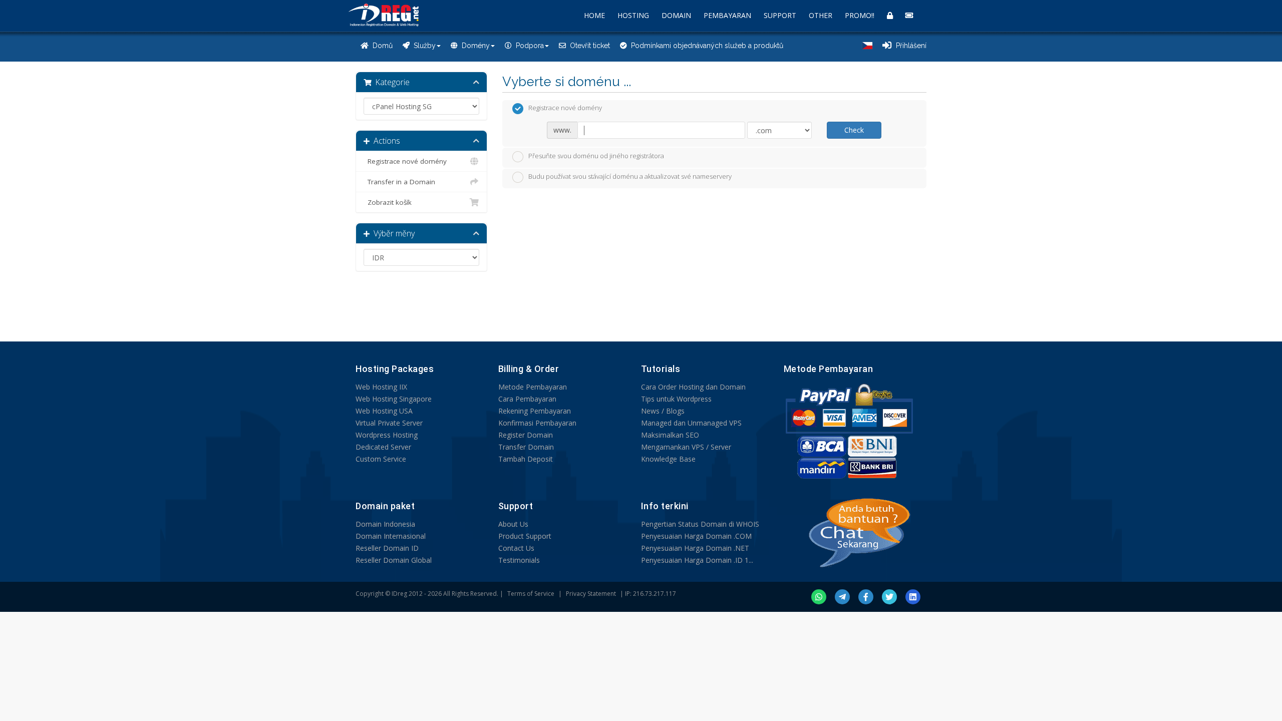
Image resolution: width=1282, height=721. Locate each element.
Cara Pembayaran (527, 399)
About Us (513, 524)
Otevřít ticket (588, 46)
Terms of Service (530, 593)
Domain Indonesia (385, 524)
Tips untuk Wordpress (676, 399)
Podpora (528, 46)
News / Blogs (663, 411)
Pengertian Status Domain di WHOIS (700, 524)
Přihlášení (909, 46)
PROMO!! (859, 15)
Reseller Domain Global (394, 560)
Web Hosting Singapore (394, 399)
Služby (423, 46)
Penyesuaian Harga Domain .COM (696, 536)
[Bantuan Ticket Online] (909, 15)
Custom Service (381, 459)
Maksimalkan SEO (670, 435)
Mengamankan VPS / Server (686, 447)
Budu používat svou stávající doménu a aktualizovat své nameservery (630, 176)
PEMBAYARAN (727, 15)
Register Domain (525, 435)
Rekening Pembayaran (534, 411)
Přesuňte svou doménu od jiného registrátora (596, 155)
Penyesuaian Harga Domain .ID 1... (697, 560)
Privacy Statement (591, 593)
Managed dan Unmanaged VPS (691, 423)
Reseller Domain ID (387, 548)
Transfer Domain (526, 447)
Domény (474, 46)
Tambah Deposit (525, 459)
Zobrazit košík (388, 202)
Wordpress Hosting (387, 435)
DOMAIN (676, 15)
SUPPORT (780, 15)
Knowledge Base (668, 459)
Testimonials (519, 560)
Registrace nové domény (405, 161)
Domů (381, 46)
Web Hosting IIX (381, 387)
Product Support (524, 536)
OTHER (820, 15)
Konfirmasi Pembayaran (537, 423)
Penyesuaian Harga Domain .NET (695, 548)
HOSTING (633, 15)
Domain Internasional (391, 536)
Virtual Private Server (389, 423)
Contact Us (516, 548)
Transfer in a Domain (399, 181)
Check (854, 130)
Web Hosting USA (384, 411)
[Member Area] (889, 15)
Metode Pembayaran (532, 387)
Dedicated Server (383, 447)
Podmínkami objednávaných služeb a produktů (705, 46)
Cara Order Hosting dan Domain (693, 387)
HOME (594, 15)
